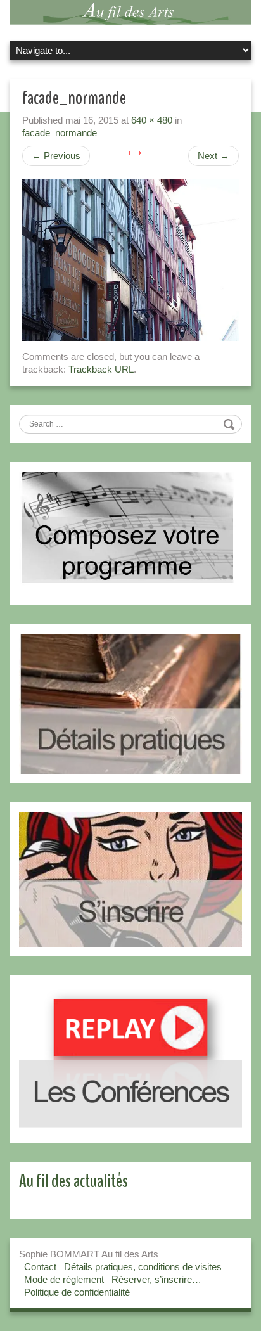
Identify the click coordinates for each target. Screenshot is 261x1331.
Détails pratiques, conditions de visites (143, 1266)
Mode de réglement (64, 1279)
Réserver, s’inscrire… (156, 1279)
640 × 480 (151, 120)
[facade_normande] (130, 259)
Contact (40, 1266)
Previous (56, 155)
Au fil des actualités (73, 1181)
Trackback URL (101, 369)
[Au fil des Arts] (130, 11)
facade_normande (59, 132)
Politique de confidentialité (77, 1292)
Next (213, 155)
